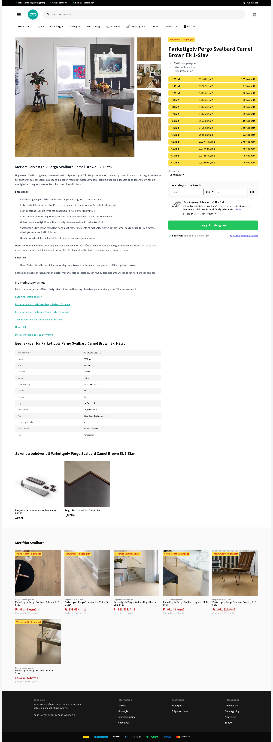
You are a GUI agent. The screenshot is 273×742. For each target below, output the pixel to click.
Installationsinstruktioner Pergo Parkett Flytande (42, 304)
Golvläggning (139, 26)
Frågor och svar (180, 711)
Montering (230, 717)
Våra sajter (123, 711)
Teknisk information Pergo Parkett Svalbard (39, 319)
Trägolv (39, 26)
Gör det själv (170, 26)
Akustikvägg (93, 26)
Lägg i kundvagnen (213, 225)
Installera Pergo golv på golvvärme (34, 334)
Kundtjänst (178, 705)
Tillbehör (115, 26)
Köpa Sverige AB (66, 715)
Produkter (23, 26)
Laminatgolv (57, 26)
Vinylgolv (75, 26)
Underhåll (20, 327)
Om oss (191, 26)
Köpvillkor (123, 722)
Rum (155, 26)
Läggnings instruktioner (28, 296)
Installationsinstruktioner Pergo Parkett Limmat (42, 312)
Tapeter (229, 722)
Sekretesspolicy (126, 717)
